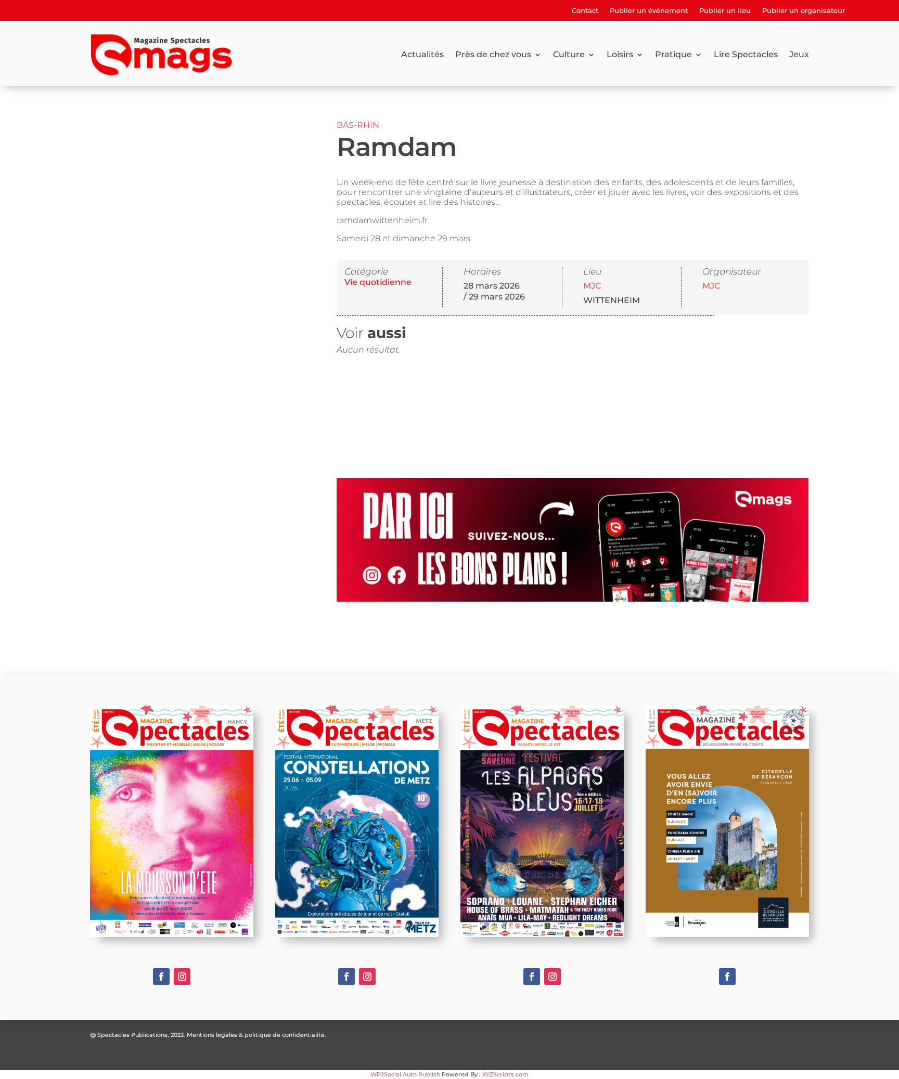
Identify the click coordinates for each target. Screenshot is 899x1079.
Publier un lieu (725, 11)
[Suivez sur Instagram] (182, 976)
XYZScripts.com (505, 1074)
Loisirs (620, 54)
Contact (585, 11)
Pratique (673, 54)
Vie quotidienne (378, 282)
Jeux (799, 54)
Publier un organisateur (803, 11)
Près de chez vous (493, 54)
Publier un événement (649, 11)
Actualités (422, 54)
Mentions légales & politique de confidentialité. (256, 1034)
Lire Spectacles (746, 54)
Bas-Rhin (358, 125)
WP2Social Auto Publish (405, 1074)
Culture (569, 54)
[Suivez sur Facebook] (161, 976)
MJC (592, 286)
